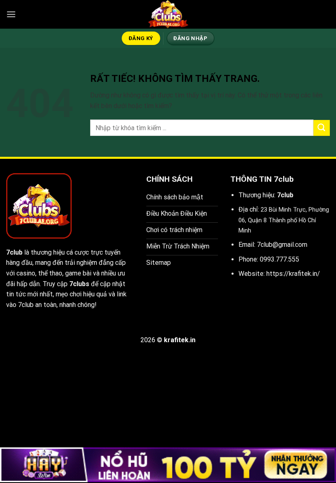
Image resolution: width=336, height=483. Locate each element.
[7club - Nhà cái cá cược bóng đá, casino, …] (168, 14)
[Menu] (11, 14)
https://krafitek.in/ (293, 274)
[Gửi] (321, 128)
